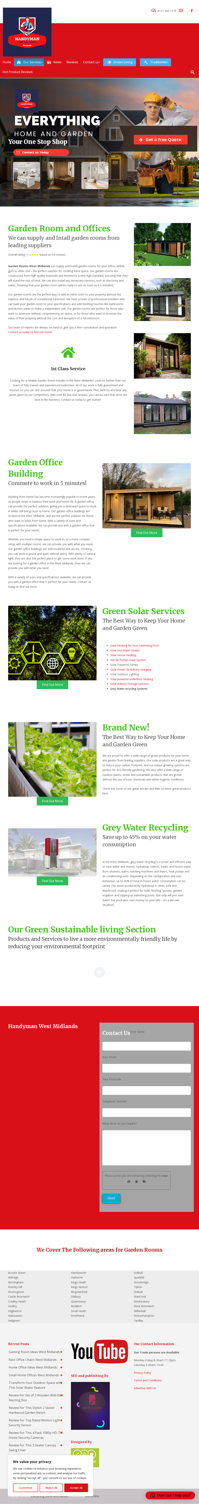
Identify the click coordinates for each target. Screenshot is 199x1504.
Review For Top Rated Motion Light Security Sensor (34, 1422)
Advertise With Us (145, 1388)
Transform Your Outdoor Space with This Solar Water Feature (35, 1385)
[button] (170, 1495)
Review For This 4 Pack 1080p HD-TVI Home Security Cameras (36, 1435)
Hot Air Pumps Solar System (128, 660)
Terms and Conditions (148, 1380)
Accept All (76, 1488)
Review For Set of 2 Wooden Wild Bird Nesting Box (36, 1397)
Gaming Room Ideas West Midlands (34, 1352)
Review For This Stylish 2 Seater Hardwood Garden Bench (32, 1410)
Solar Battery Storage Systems (129, 684)
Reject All (51, 1488)
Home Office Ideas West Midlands (33, 1367)
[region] (50, 1475)
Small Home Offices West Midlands (34, 1375)
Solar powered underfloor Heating (131, 679)
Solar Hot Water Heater (125, 650)
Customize (25, 1488)
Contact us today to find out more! (30, 332)
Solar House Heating (123, 655)
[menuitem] (7, 62)
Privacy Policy (142, 1373)
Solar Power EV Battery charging (130, 669)
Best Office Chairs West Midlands (33, 1360)
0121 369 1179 (167, 11)
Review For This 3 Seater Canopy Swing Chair (32, 1447)
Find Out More (146, 533)
